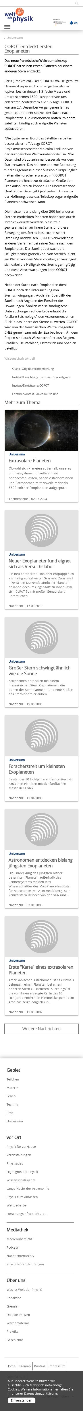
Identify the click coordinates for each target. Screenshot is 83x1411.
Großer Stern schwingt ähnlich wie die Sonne (40, 670)
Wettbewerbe (17, 1205)
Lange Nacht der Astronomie (28, 1188)
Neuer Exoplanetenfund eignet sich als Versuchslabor (40, 563)
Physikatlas (15, 1163)
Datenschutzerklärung (40, 1393)
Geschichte (15, 1340)
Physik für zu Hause (21, 1146)
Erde (10, 1113)
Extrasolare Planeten (30, 461)
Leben (11, 1096)
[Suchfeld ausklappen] (75, 3)
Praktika (12, 1331)
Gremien (13, 1306)
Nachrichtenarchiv (20, 1256)
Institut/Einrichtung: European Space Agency (41, 377)
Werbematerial (18, 1323)
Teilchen (13, 1079)
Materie (12, 1088)
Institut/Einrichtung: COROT (30, 385)
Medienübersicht (19, 1239)
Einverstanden (21, 1400)
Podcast (12, 1247)
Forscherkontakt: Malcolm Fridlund (35, 394)
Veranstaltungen (19, 1155)
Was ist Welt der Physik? (24, 1289)
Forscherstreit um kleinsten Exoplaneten (37, 769)
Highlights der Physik (22, 1172)
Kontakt (39, 1366)
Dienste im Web (18, 1315)
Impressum (57, 1366)
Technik (12, 1104)
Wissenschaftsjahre (21, 1180)
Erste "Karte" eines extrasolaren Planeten (41, 970)
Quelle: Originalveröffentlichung (33, 369)
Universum (15, 38)
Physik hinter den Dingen (25, 1264)
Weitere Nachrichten (41, 1028)
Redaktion (14, 1298)
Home (11, 1366)
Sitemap (25, 1366)
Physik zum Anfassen (22, 1197)
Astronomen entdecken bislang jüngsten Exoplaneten (41, 863)
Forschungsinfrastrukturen (26, 1214)
